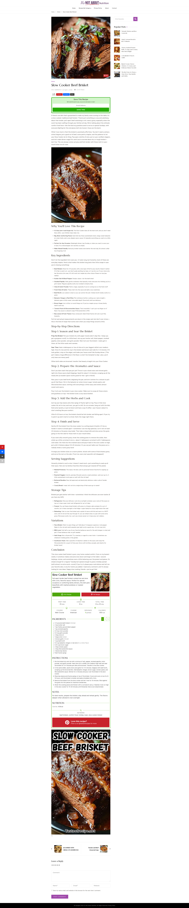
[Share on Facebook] (2, 451)
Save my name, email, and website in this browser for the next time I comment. (77, 890)
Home (74, 8)
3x (108, 619)
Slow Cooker (59, 137)
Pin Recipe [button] (96, 594)
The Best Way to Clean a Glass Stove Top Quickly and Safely (128, 74)
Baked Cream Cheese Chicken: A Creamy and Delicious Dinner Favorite (128, 66)
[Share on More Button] (2, 461)
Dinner (53, 81)
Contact (114, 8)
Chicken (93, 293)
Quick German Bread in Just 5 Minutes (128, 40)
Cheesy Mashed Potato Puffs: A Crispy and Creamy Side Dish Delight (129, 49)
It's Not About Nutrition (90, 905)
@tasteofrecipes (84, 723)
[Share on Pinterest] (2, 447)
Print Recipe (67, 594)
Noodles (63, 480)
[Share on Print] (2, 456)
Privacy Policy (98, 8)
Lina (52, 90)
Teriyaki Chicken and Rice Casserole (129, 32)
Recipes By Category (85, 8)
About (107, 8)
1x (102, 619)
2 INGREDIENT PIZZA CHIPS (127, 57)
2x (105, 619)
